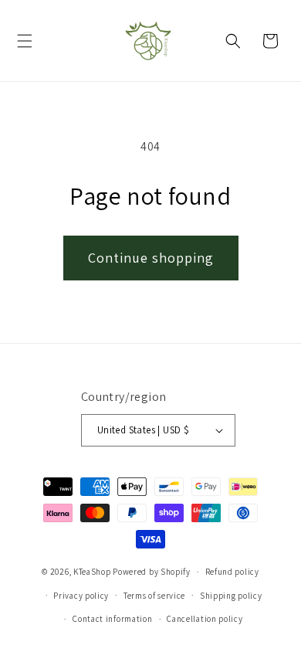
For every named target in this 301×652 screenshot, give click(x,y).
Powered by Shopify (152, 571)
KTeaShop (92, 571)
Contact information (112, 618)
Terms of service (154, 595)
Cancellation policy (204, 618)
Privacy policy (81, 595)
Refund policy (232, 571)
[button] (24, 40)
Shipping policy (231, 595)
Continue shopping (151, 258)
